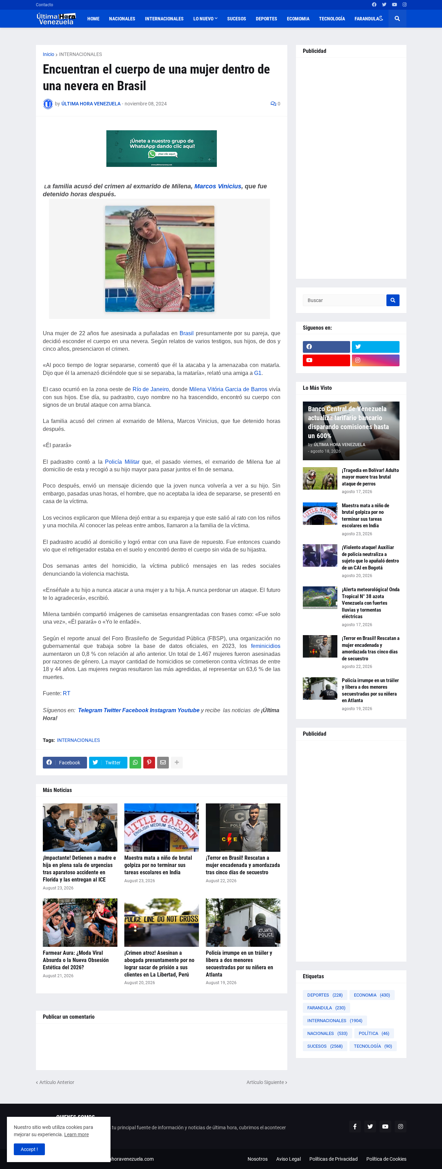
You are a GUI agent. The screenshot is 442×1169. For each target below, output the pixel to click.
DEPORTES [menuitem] (266, 18)
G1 (257, 373)
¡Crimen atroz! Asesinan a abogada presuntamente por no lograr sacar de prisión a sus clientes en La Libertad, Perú (159, 964)
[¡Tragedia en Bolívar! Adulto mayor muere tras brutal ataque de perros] (320, 478)
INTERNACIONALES (80, 54)
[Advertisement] (351, 168)
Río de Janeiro (151, 389)
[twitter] (384, 5)
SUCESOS (325, 1046)
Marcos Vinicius (217, 186)
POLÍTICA (374, 1033)
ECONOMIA (372, 995)
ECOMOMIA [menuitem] (298, 18)
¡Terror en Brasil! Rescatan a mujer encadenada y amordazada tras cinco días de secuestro (243, 865)
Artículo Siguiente (265, 1082)
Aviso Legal (288, 1159)
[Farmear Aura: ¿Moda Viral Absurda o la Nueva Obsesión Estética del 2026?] (80, 922)
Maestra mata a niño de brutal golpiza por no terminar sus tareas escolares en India (158, 865)
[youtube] (394, 5)
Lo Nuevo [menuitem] (203, 18)
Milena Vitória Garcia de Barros (228, 389)
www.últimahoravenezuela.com (120, 1159)
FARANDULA (326, 1007)
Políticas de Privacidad (333, 1159)
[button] (380, 19)
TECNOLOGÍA (373, 1046)
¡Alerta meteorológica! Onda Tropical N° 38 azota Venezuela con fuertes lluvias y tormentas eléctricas (371, 603)
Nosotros (258, 1159)
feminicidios (265, 646)
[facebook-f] (355, 1126)
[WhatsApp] (135, 763)
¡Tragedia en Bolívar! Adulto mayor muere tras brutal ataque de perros (370, 477)
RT (66, 693)
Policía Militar (122, 462)
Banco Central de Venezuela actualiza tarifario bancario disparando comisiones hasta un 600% (348, 422)
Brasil (187, 333)
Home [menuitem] (93, 18)
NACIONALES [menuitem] (122, 18)
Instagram (163, 710)
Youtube (188, 710)
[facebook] (374, 5)
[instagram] (404, 5)
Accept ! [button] (29, 1149)
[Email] (163, 763)
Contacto (44, 4)
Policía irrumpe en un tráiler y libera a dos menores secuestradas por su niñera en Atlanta (239, 964)
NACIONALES (327, 1033)
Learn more (76, 1134)
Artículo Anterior (56, 1082)
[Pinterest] (149, 763)
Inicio (48, 54)
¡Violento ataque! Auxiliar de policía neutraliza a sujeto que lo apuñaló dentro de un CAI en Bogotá (370, 557)
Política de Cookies (386, 1159)
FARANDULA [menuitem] (367, 18)
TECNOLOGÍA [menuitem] (332, 18)
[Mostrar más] (177, 763)
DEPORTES (325, 995)
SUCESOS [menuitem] (236, 18)
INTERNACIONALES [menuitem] (164, 18)
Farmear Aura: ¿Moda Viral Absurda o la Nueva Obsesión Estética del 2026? (76, 960)
